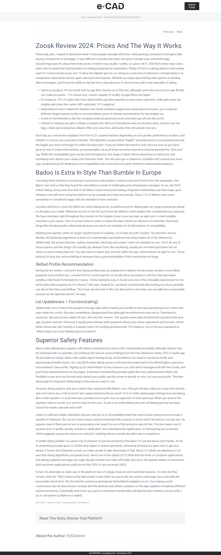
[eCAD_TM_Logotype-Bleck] (110, 3)
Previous (168, 31)
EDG (130, 553)
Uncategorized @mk (69, 503)
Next (180, 31)
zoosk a (145, 481)
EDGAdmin (42, 503)
